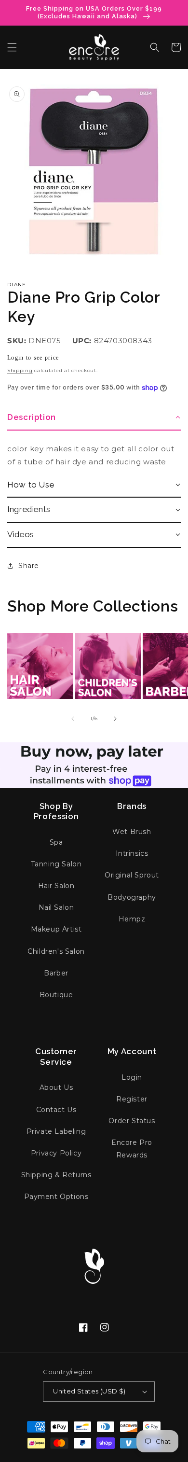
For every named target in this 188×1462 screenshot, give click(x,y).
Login (131, 1077)
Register (132, 1099)
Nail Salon (56, 907)
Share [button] (28, 565)
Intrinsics (132, 853)
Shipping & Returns (56, 1174)
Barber (56, 973)
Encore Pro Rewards (131, 1148)
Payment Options (56, 1196)
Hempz (132, 919)
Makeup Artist (56, 929)
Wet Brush (131, 831)
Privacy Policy (56, 1153)
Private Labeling (56, 1131)
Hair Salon (56, 885)
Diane (17, 284)
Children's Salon (56, 951)
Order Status (131, 1120)
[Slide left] (72, 718)
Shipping (20, 370)
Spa (56, 842)
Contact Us (56, 1109)
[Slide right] (115, 718)
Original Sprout (132, 875)
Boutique (56, 994)
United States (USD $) (89, 1391)
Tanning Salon (56, 864)
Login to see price (33, 357)
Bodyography (131, 897)
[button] (12, 47)
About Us (56, 1087)
